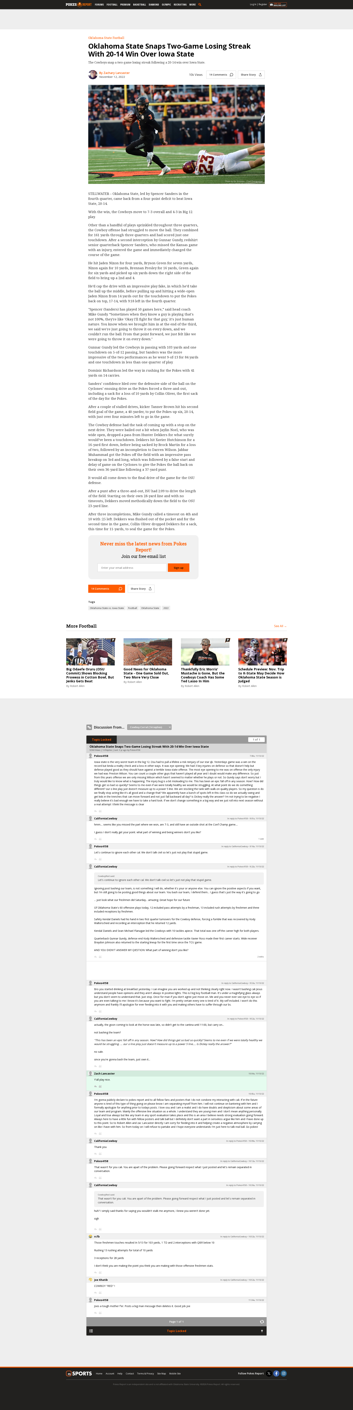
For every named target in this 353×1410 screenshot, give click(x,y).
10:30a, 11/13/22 (256, 1185)
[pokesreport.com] (79, 5)
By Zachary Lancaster (114, 73)
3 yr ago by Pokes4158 (129, 750)
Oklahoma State (150, 608)
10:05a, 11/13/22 (256, 1094)
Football (112, 4)
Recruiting (180, 4)
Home (99, 1373)
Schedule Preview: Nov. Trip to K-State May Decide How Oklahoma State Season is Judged (261, 675)
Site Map (161, 1373)
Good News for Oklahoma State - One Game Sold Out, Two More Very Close (146, 673)
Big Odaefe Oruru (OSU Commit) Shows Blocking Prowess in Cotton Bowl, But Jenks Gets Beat (90, 675)
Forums (99, 4)
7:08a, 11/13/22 (257, 756)
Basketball (139, 4)
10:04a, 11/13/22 (256, 1073)
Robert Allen (77, 686)
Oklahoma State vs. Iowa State (107, 608)
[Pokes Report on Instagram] (284, 1373)
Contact (130, 1373)
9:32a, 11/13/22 (257, 983)
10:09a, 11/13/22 (256, 1141)
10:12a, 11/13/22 (256, 1161)
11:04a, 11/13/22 (256, 1300)
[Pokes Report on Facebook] (276, 1373)
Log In (253, 4)
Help (119, 1373)
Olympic (166, 4)
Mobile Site (175, 1373)
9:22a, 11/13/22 (257, 866)
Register (263, 4)
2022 (166, 608)
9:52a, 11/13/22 (257, 1018)
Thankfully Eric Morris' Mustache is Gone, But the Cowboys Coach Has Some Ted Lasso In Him (203, 675)
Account (110, 1373)
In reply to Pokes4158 (237, 818)
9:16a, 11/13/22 (257, 846)
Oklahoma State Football (106, 38)
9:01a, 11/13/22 (257, 818)
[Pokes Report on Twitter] (269, 1373)
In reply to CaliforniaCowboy (235, 846)
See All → (280, 626)
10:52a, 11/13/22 (256, 1236)
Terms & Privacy (145, 1373)
